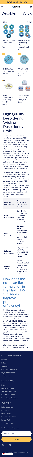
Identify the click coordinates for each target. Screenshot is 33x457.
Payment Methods (8, 373)
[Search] (6, 7)
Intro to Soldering (7, 388)
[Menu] (2, 7)
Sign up (16, 439)
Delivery (4, 363)
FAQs (3, 385)
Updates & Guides (8, 395)
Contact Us (5, 376)
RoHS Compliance (7, 407)
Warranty (4, 366)
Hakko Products (13, 452)
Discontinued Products (9, 398)
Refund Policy (6, 414)
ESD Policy (5, 410)
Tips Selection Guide (8, 391)
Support (4, 360)
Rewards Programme (9, 417)
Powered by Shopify (23, 452)
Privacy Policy (6, 420)
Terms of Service (7, 423)
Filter (5, 22)
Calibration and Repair (9, 369)
